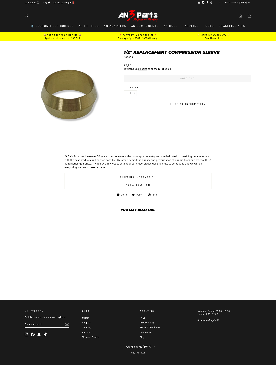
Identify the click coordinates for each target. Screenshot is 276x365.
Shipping (142, 69)
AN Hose (171, 25)
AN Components (145, 25)
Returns (86, 332)
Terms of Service (90, 337)
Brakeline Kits (232, 25)
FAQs (142, 318)
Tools (208, 25)
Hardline (191, 25)
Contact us (145, 332)
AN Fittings (88, 25)
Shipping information (188, 104)
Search (85, 318)
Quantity (131, 87)
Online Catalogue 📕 (64, 2)
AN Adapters (115, 25)
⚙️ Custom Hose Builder (52, 25)
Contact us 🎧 (32, 2)
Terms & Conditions (150, 327)
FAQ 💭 (46, 2)
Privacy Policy (147, 322)
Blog (142, 337)
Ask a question (138, 185)
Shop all (86, 322)
